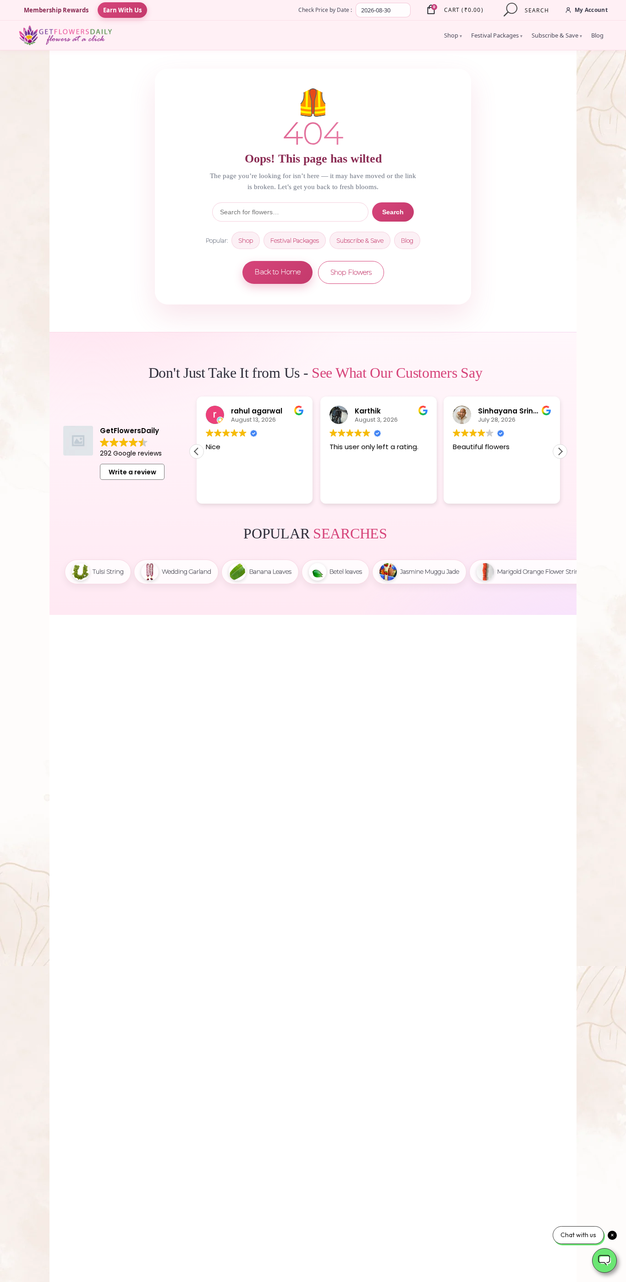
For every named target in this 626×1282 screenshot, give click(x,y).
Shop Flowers (351, 272)
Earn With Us (122, 10)
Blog (597, 35)
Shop (453, 35)
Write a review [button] (132, 472)
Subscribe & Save (557, 35)
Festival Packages (496, 35)
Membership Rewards (56, 10)
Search (393, 212)
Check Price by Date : (325, 10)
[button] (560, 451)
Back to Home (277, 272)
